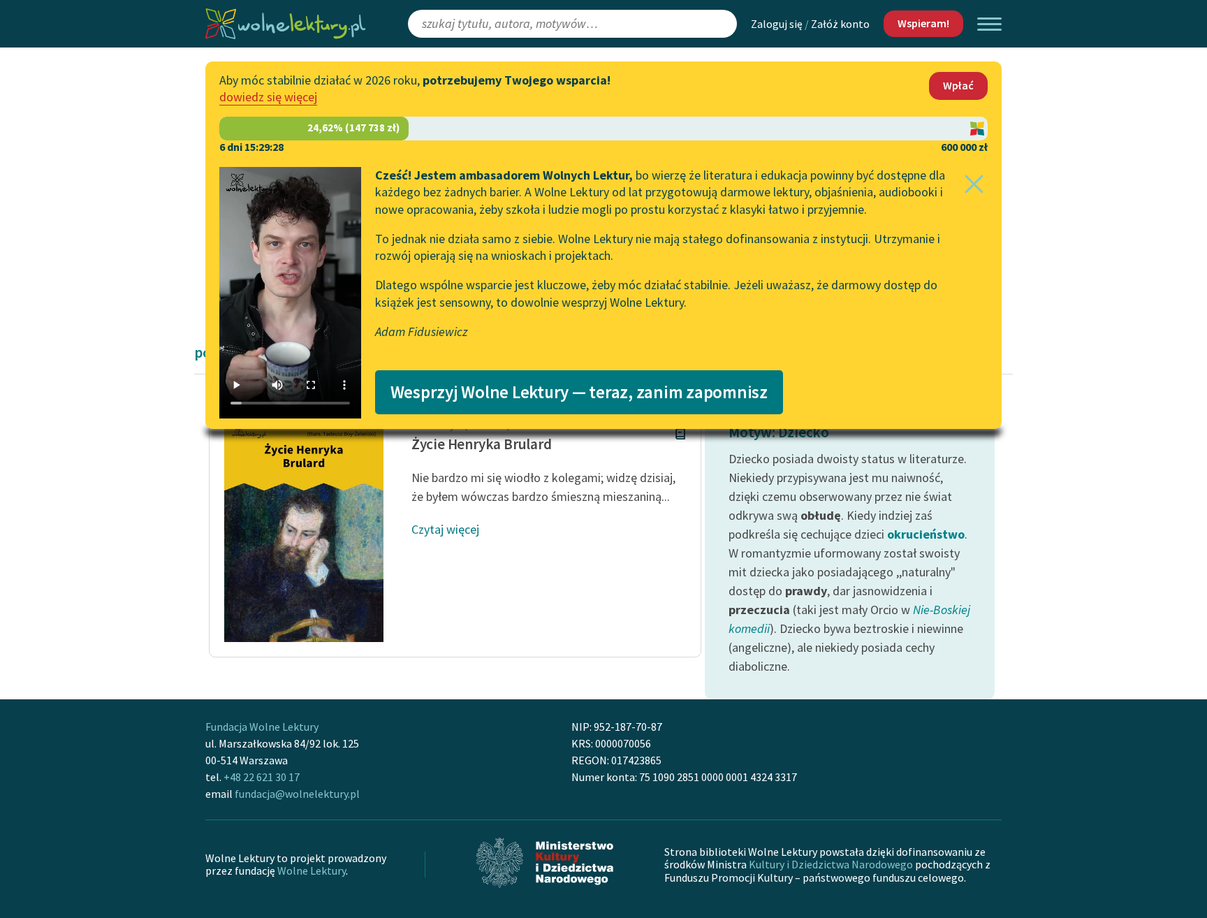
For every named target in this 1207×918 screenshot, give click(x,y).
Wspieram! (923, 23)
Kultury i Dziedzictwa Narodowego (831, 864)
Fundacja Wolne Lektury (262, 727)
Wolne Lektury (311, 870)
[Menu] (989, 24)
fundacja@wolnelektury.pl (297, 794)
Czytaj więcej (445, 529)
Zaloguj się (777, 24)
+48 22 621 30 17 (262, 777)
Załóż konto (840, 24)
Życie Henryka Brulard (481, 444)
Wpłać (958, 85)
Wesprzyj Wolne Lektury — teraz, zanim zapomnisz (579, 392)
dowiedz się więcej (268, 97)
